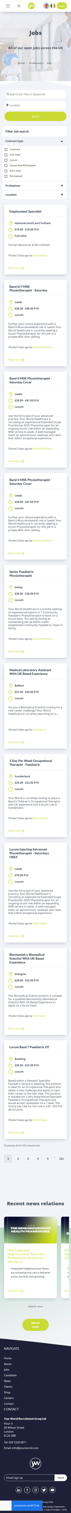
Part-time (15, 170)
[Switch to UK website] (46, 5)
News (7, 1381)
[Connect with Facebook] (27, 1490)
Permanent (16, 175)
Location (11, 194)
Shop (7, 1392)
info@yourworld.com (25, 1448)
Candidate (10, 1375)
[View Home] (31, 6)
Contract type (14, 141)
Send (61, 1478)
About (8, 1364)
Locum (13, 159)
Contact (9, 1404)
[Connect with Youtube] (52, 1490)
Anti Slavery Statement (53, 1506)
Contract (15, 149)
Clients (8, 1386)
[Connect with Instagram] (35, 1490)
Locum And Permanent (23, 165)
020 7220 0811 (17, 1442)
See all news (35, 1325)
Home (21, 63)
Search (35, 116)
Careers (9, 1398)
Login (62, 5)
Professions (36, 63)
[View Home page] (35, 1464)
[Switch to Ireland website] (52, 5)
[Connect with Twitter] (44, 1490)
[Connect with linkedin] (19, 1490)
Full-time (15, 154)
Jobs (49, 63)
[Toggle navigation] (8, 6)
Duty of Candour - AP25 (56, 1509)
